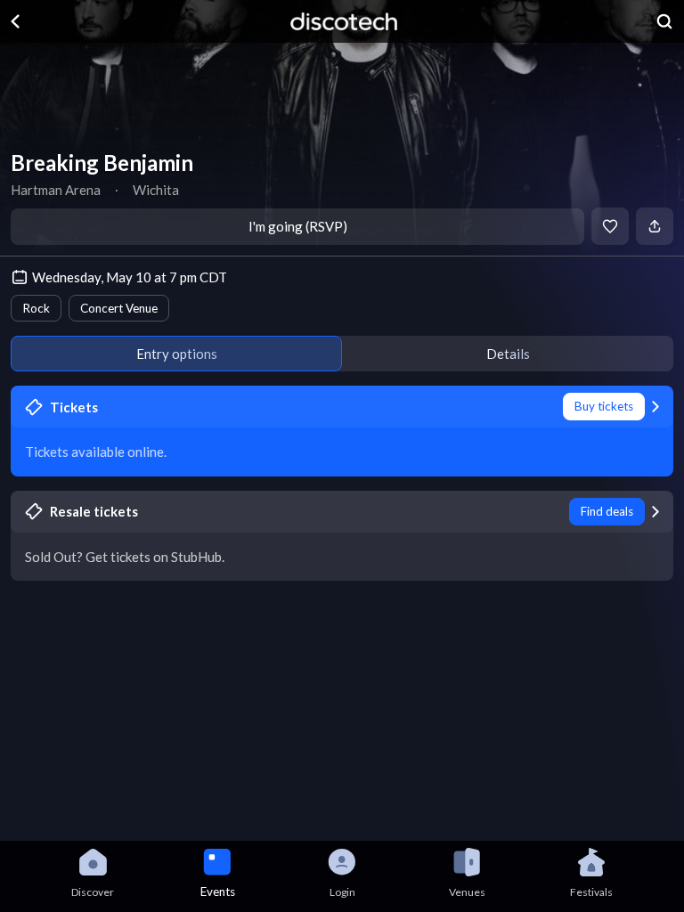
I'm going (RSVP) (297, 226)
